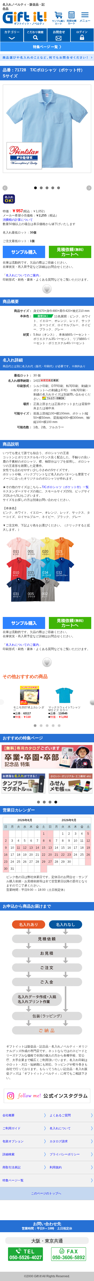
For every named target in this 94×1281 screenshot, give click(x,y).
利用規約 (56, 1167)
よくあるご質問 (60, 1115)
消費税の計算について (18, 220)
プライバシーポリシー (65, 1154)
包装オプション (13, 1141)
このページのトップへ (46, 1193)
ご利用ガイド (12, 1128)
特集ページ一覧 (13, 1180)
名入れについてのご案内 (22, 275)
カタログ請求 (59, 1141)
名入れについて (60, 1128)
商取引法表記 (12, 1167)
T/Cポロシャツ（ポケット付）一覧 (65, 487)
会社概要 (9, 1115)
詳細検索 (9, 1154)
